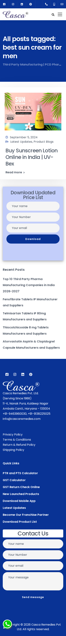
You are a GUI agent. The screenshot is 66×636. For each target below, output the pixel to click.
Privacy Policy (13, 434)
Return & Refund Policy (19, 445)
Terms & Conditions (17, 440)
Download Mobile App (19, 501)
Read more (14, 172)
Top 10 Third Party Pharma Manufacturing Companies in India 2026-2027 (29, 285)
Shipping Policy (13, 450)
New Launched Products (21, 494)
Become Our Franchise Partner (26, 515)
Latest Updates (21, 142)
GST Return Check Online (21, 487)
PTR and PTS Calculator (20, 473)
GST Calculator (14, 480)
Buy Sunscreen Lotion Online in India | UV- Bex (32, 157)
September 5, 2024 (24, 137)
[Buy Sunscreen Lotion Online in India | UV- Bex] (33, 110)
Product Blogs (44, 142)
